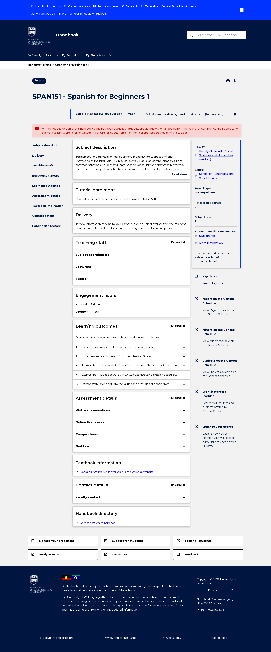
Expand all (178, 242)
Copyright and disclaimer (58, 637)
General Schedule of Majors (178, 6)
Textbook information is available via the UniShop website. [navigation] (117, 472)
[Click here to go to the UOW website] (39, 37)
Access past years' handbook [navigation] (98, 523)
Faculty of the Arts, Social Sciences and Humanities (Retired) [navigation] (216, 155)
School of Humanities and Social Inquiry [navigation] (216, 176)
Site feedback (219, 637)
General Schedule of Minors (48, 13)
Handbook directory (48, 6)
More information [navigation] (211, 243)
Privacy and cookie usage (120, 637)
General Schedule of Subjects (88, 13)
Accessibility (173, 637)
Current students (79, 6)
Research (132, 6)
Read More (179, 175)
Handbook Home (39, 64)
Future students (108, 6)
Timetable (151, 6)
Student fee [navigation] (207, 235)
